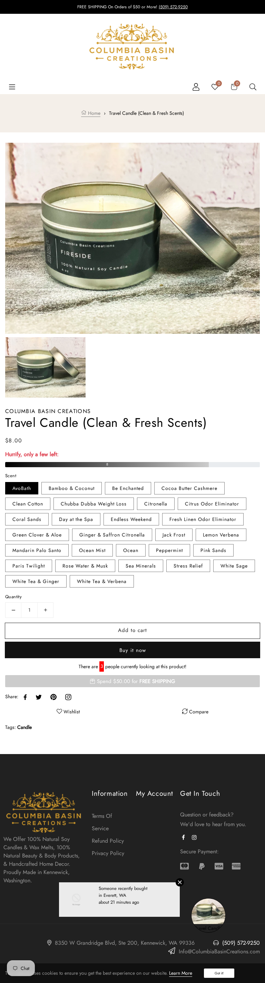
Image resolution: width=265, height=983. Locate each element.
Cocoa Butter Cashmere (189, 488)
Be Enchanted (128, 488)
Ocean (130, 550)
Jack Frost (174, 534)
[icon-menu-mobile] (12, 86)
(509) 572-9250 (173, 7)
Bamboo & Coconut (72, 488)
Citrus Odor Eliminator (212, 503)
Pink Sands (213, 550)
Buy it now (132, 650)
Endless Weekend (131, 519)
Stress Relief (188, 565)
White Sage (234, 565)
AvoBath (21, 488)
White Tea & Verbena (102, 581)
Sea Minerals (141, 565)
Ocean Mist (92, 550)
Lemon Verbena (221, 534)
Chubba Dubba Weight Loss (94, 503)
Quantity (13, 596)
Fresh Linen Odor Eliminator (202, 519)
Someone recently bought (123, 895)
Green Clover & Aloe (37, 534)
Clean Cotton (27, 503)
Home (93, 113)
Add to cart (132, 630)
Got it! (219, 973)
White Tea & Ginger (35, 581)
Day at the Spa (76, 519)
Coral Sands (26, 519)
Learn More (180, 973)
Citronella (155, 503)
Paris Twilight (28, 565)
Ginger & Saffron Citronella (112, 534)
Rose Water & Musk (85, 565)
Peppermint (169, 550)
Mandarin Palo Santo (36, 550)
